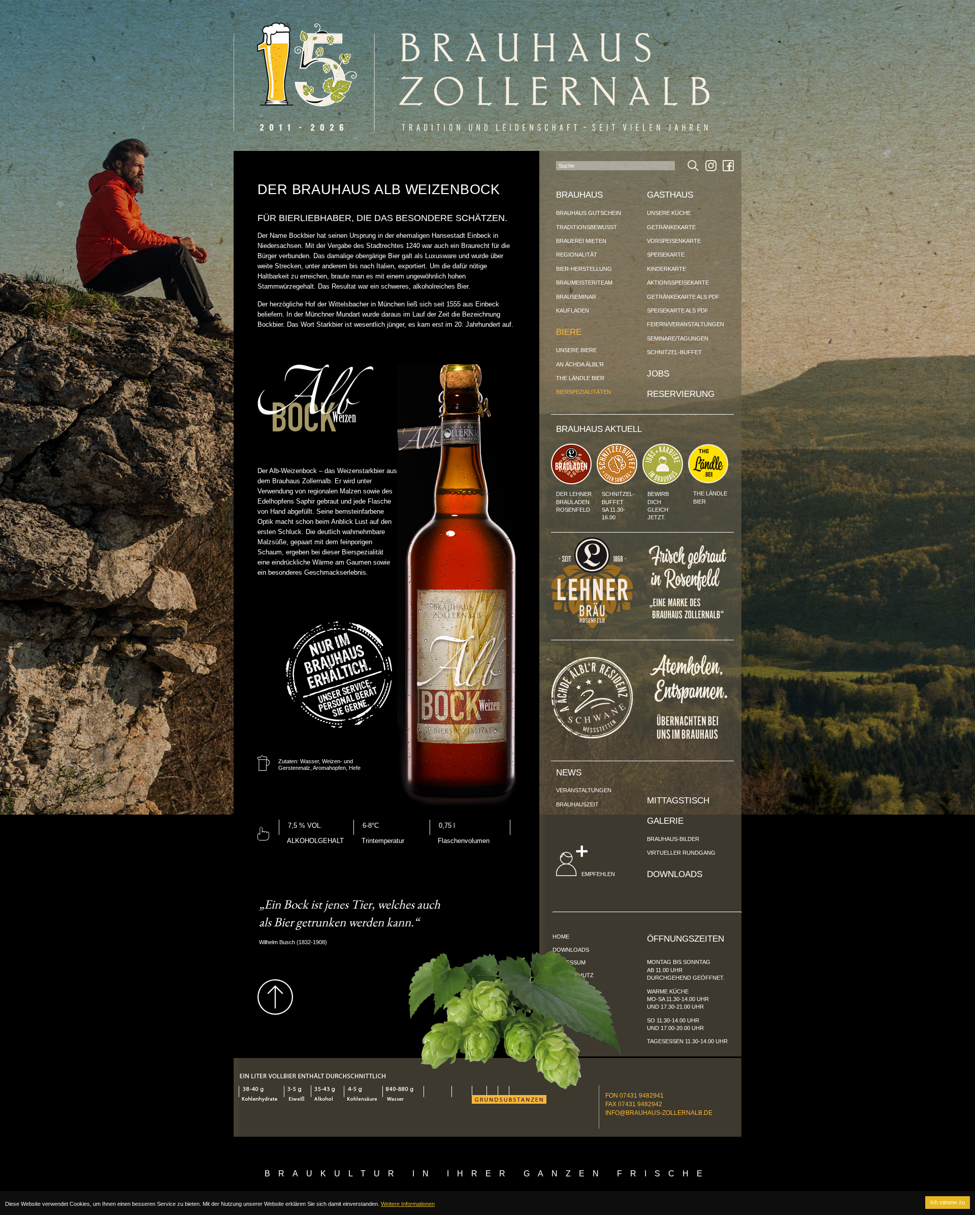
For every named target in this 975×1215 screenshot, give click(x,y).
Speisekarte (666, 255)
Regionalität (576, 255)
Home (560, 936)
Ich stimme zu (947, 1202)
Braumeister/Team (584, 282)
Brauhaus (579, 195)
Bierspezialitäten (583, 392)
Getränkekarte (671, 227)
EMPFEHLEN (597, 874)
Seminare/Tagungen (677, 338)
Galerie (665, 821)
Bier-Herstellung (584, 269)
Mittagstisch (678, 800)
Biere (568, 332)
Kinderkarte (666, 269)
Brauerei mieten (581, 241)
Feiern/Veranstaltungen (685, 324)
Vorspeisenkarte (674, 241)
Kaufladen (572, 310)
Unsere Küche (669, 213)
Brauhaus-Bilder (673, 839)
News (568, 772)
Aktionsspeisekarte (678, 282)
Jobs (658, 374)
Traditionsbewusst (586, 227)
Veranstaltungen (583, 790)
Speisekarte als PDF (677, 310)
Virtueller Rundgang (681, 853)
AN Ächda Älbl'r (580, 364)
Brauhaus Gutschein (588, 213)
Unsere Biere (576, 350)
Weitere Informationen (408, 1204)
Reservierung (680, 394)
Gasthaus (670, 195)
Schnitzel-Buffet (674, 352)
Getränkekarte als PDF (683, 297)
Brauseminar (576, 297)
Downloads (674, 874)
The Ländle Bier (580, 378)
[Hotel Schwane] (592, 736)
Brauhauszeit (577, 804)
